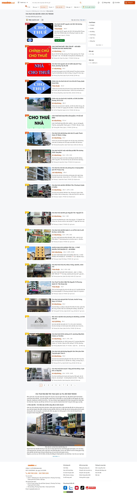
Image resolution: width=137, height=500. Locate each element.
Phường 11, (56, 224)
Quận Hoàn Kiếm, (67, 92)
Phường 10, (56, 241)
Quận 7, (67, 58)
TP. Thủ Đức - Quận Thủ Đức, (73, 345)
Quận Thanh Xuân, (69, 144)
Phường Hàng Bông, (58, 92)
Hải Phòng (92, 34)
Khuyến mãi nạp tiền (84, 472)
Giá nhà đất (98, 472)
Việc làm (97, 475)
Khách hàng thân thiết (84, 475)
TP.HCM (68, 35)
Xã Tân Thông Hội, (58, 110)
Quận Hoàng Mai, (66, 380)
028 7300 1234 (32, 473)
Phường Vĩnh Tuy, (58, 363)
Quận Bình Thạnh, (63, 162)
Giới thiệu (65, 468)
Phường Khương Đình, (59, 144)
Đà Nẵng (92, 31)
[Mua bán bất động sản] (8, 2)
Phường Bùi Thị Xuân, (59, 311)
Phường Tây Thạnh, (58, 328)
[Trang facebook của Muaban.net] (65, 488)
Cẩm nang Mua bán (100, 468)
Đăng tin (130, 2)
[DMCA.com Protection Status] (68, 492)
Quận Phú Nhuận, (63, 259)
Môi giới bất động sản (100, 470)
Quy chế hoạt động (68, 470)
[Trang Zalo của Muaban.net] (71, 488)
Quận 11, (63, 35)
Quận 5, (61, 224)
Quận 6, (60, 196)
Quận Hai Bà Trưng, (68, 311)
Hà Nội (71, 75)
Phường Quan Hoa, (58, 276)
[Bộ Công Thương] (91, 489)
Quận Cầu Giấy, (66, 276)
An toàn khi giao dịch (68, 472)
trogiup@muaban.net (34, 489)
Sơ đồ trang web (67, 477)
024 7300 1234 (43, 473)
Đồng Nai (92, 41)
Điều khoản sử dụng (68, 475)
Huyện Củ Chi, (65, 110)
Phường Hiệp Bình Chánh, (60, 345)
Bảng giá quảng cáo (84, 468)
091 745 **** (61, 40)
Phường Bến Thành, (58, 127)
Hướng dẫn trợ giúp (84, 477)
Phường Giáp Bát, (58, 380)
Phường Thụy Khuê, (58, 75)
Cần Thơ (92, 38)
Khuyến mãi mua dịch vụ (85, 470)
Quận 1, (65, 127)
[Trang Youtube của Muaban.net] (77, 488)
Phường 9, (58, 35)
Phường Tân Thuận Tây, (59, 58)
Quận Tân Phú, (66, 328)
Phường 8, (56, 196)
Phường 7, (56, 179)
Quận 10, (61, 293)
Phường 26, (56, 162)
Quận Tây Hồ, (66, 75)
